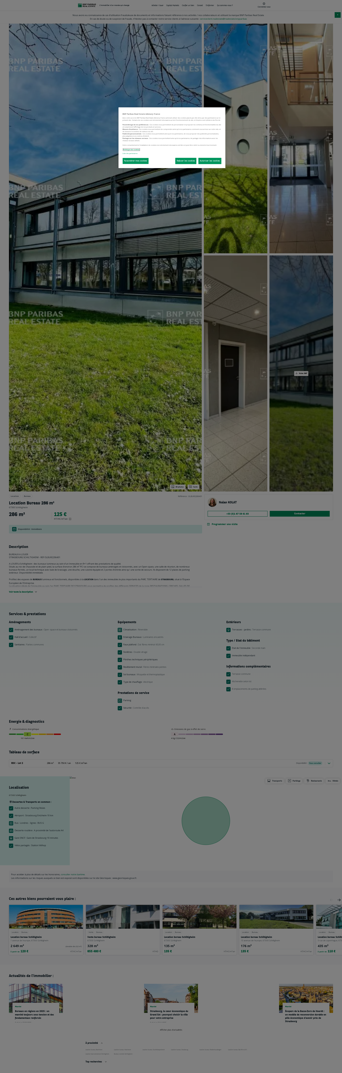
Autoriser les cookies (210, 161)
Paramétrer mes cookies (135, 161)
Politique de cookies (131, 150)
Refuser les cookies (186, 161)
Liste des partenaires (130, 153)
